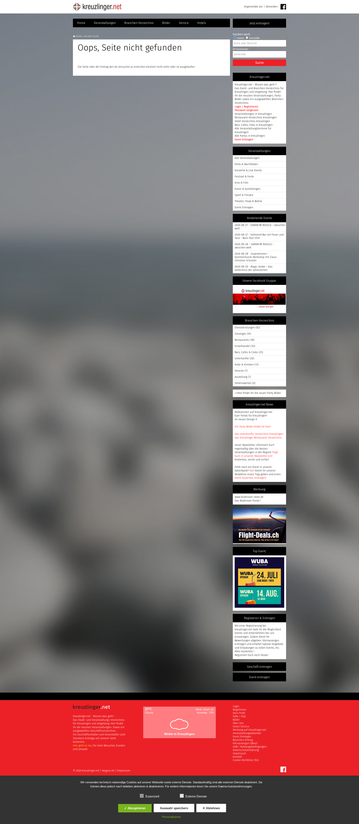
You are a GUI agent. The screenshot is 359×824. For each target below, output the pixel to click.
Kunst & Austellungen (247, 189)
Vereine (239, 371)
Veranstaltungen (105, 22)
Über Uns (238, 723)
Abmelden (272, 6)
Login (238, 106)
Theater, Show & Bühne (248, 201)
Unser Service (241, 726)
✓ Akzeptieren (134, 808)
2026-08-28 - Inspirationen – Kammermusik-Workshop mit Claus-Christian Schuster (256, 257)
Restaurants (242, 340)
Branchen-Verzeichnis (139, 22)
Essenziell (152, 796)
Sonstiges (240, 334)
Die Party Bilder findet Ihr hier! (253, 426)
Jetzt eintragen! (259, 23)
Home (81, 22)
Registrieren (251, 106)
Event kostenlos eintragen (250, 478)
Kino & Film (241, 183)
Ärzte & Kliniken (244, 364)
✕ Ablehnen (211, 808)
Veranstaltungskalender (247, 733)
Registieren (239, 709)
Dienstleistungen (245, 327)
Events (240, 38)
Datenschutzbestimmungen (235, 786)
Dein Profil (239, 713)
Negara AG (108, 770)
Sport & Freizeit (244, 195)
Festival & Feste (244, 176)
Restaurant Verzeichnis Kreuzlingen (256, 117)
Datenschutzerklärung (246, 750)
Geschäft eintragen (259, 666)
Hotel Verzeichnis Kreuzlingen (252, 121)
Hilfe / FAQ (239, 716)
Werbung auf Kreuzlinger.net (249, 730)
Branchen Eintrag (243, 740)
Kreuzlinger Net (97, 7)
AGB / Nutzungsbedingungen (249, 746)
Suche (259, 62)
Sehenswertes (243, 383)
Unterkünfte (242, 358)
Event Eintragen (244, 139)
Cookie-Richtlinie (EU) (246, 760)
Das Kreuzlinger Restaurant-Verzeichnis (258, 437)
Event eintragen (259, 677)
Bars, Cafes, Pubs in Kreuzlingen (254, 125)
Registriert (241, 655)
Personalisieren (171, 816)
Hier (251, 470)
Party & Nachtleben (246, 164)
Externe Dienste (196, 796)
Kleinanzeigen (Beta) (245, 743)
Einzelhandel (242, 346)
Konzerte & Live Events (248, 170)
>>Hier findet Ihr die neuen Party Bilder (258, 393)
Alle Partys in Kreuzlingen (250, 136)
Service (184, 22)
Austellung (241, 377)
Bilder (166, 22)
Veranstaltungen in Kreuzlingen (253, 114)
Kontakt (237, 757)
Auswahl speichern (174, 808)
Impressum (239, 753)
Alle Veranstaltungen (247, 158)
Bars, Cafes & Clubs (246, 352)
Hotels (201, 22)
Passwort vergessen (246, 110)
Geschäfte (254, 38)
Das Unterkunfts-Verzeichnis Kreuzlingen (259, 434)
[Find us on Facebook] (283, 7)
